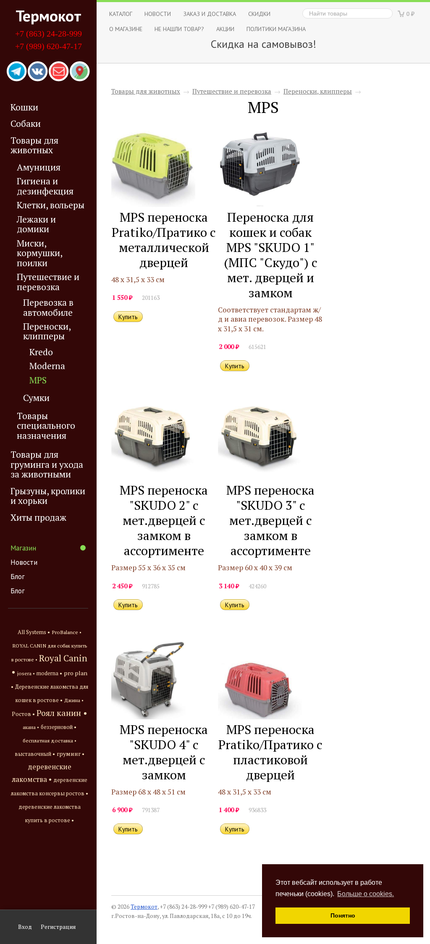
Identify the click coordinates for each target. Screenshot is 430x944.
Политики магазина (276, 29)
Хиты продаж (38, 517)
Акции (225, 29)
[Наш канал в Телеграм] (16, 72)
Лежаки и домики (36, 224)
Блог (17, 576)
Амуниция (38, 167)
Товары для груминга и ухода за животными (46, 464)
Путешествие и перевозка (48, 281)
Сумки (36, 398)
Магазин (23, 548)
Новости (23, 562)
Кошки (24, 107)
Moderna (47, 366)
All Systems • (34, 632)
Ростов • (23, 714)
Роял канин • (62, 712)
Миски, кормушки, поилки (39, 253)
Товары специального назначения (46, 425)
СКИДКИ (259, 14)
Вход (25, 927)
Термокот (48, 15)
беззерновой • (58, 727)
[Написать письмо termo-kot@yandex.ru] (58, 72)
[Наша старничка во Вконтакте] (37, 72)
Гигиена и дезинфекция (45, 186)
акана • (31, 727)
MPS (38, 380)
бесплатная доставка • (49, 740)
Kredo (41, 352)
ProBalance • (66, 632)
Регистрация (58, 927)
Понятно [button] (342, 915)
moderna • (49, 673)
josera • (26, 673)
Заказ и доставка (209, 14)
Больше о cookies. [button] (365, 893)
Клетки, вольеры (50, 205)
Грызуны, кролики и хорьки (47, 495)
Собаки (25, 123)
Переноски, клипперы (47, 331)
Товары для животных (34, 145)
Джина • (74, 700)
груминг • (70, 754)
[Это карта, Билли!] (79, 72)
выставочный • (35, 754)
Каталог (120, 14)
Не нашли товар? (179, 29)
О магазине (125, 29)
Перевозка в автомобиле (48, 307)
